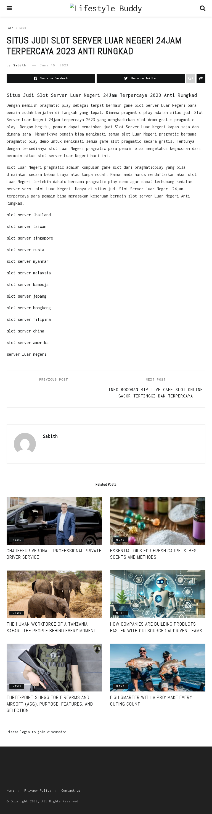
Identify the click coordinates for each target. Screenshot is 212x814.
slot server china (25, 331)
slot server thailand (29, 214)
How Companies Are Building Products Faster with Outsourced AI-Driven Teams (156, 627)
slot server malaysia (29, 273)
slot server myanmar (28, 261)
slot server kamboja (28, 284)
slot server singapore (30, 238)
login (25, 732)
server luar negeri (26, 354)
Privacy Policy (37, 790)
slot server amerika (28, 342)
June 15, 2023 (54, 65)
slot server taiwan (26, 226)
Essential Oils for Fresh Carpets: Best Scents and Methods (155, 554)
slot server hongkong (29, 307)
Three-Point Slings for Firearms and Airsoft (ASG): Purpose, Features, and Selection (50, 704)
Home (10, 28)
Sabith (19, 65)
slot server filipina (29, 319)
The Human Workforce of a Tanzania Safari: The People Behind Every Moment (51, 627)
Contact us (71, 790)
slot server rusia (25, 249)
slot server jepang (26, 296)
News (22, 28)
